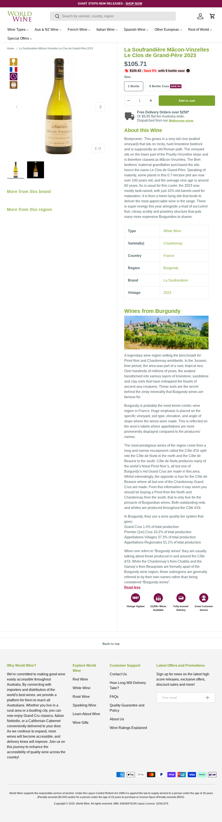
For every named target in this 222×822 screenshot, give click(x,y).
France (168, 255)
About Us (117, 719)
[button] (212, 16)
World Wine (83, 803)
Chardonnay (173, 243)
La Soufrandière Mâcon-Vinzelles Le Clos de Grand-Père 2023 (56, 48)
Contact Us (118, 674)
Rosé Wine (81, 696)
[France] (13, 69)
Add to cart (187, 100)
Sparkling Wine (84, 705)
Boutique (13, 85)
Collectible (13, 76)
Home (10, 48)
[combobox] (113, 16)
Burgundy (170, 268)
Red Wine (80, 679)
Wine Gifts (80, 722)
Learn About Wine (86, 714)
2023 (167, 292)
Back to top (111, 643)
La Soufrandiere (175, 280)
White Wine (13, 62)
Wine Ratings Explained (128, 728)
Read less (132, 587)
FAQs (114, 696)
